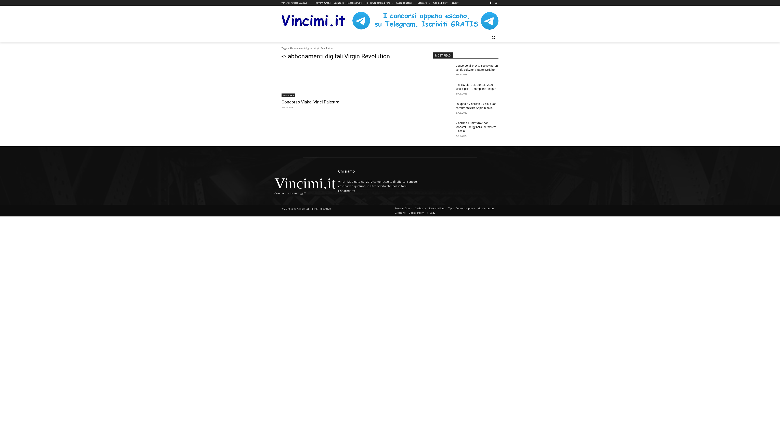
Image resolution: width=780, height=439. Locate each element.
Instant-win (288, 95)
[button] (493, 37)
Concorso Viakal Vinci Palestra (310, 102)
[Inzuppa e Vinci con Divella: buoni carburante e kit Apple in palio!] (442, 109)
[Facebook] (490, 3)
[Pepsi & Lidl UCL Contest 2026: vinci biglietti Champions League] (442, 90)
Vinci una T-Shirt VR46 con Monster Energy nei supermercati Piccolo (476, 127)
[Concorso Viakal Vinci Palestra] (314, 80)
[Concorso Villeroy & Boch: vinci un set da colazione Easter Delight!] (442, 71)
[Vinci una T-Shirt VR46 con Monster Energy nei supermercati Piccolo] (442, 128)
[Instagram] (496, 3)
